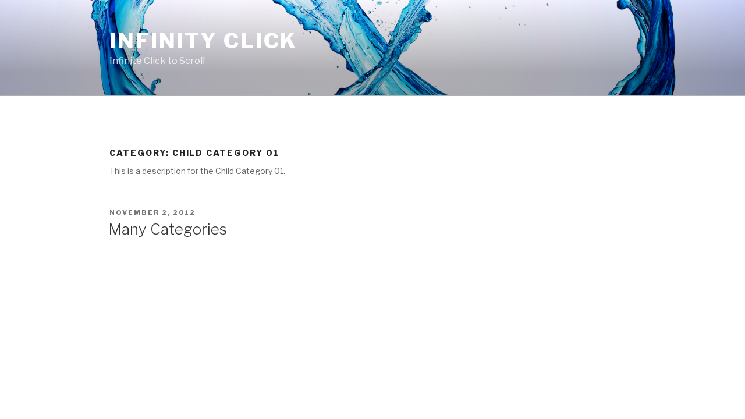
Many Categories (167, 229)
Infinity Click (203, 41)
